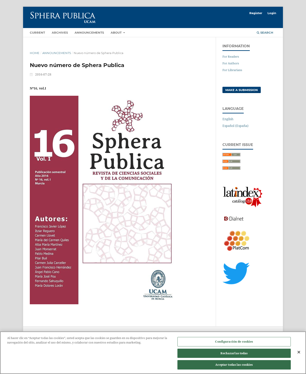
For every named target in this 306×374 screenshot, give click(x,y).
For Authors (230, 63)
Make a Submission (241, 90)
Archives (60, 32)
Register (255, 13)
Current (37, 32)
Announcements (89, 32)
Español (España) (235, 126)
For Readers (230, 56)
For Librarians (232, 70)
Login (271, 13)
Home (34, 53)
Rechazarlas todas (234, 353)
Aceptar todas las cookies (234, 365)
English (227, 119)
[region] (153, 352)
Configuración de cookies (234, 341)
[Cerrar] (299, 352)
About (117, 32)
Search (266, 32)
